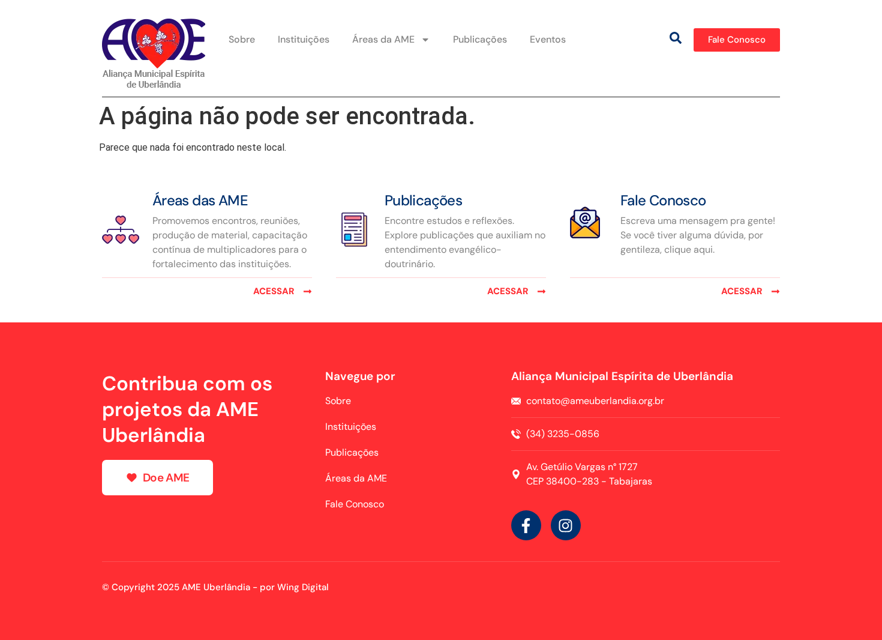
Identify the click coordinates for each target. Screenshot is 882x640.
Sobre (242, 39)
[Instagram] (566, 525)
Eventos (548, 39)
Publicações (480, 39)
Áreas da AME (383, 39)
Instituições (303, 39)
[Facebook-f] (526, 525)
